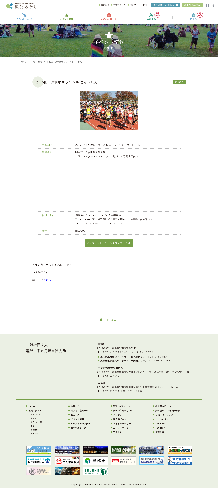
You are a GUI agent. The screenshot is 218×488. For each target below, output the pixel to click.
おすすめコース (78, 427)
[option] (109, 110)
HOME (23, 62)
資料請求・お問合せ (164, 5)
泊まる (193, 19)
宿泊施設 (34, 429)
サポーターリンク (164, 414)
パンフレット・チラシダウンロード (107, 243)
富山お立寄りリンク (123, 410)
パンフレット (119, 414)
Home (32, 406)
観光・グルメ (35, 410)
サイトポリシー (163, 419)
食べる (33, 418)
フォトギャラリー (122, 423)
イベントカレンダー (81, 423)
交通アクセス (119, 5)
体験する (151, 19)
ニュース (75, 414)
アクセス (117, 432)
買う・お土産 (36, 422)
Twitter (160, 427)
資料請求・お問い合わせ (167, 410)
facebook (161, 423)
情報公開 (159, 432)
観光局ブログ (119, 419)
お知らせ (105, 5)
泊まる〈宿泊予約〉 (81, 410)
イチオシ (34, 433)
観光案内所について (165, 406)
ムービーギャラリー (123, 427)
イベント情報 (36, 62)
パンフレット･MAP (139, 5)
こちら (47, 280)
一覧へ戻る (110, 319)
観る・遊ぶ (35, 414)
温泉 (32, 426)
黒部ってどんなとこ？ (124, 406)
